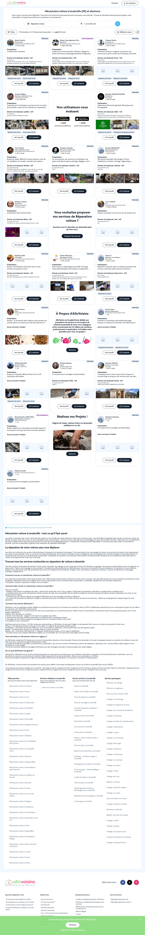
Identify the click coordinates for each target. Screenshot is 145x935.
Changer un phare (113, 826)
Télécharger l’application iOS (119, 899)
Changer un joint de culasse (116, 787)
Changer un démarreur (115, 754)
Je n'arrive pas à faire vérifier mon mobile (18, 899)
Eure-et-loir (40, 527)
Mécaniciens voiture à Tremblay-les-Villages (22, 837)
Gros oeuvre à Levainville (83, 727)
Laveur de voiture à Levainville (52, 687)
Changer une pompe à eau (116, 831)
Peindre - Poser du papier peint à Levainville (86, 739)
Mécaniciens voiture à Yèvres (19, 863)
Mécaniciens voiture (30, 527)
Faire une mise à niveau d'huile (117, 694)
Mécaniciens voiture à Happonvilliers (22, 762)
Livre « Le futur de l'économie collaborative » (54, 913)
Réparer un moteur (113, 782)
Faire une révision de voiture (117, 798)
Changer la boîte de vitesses (117, 804)
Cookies (78, 914)
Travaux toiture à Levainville (84, 716)
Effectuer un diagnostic (115, 688)
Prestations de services (15, 527)
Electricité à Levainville (82, 721)
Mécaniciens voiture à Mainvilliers (21, 708)
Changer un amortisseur (115, 738)
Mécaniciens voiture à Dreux (19, 691)
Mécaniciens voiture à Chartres (20, 686)
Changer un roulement (115, 760)
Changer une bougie (114, 743)
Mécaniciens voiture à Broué (19, 857)
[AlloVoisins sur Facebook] (122, 882)
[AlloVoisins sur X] (129, 882)
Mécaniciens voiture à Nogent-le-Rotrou (23, 724)
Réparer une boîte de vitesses (117, 815)
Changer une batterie (114, 716)
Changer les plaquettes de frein (118, 705)
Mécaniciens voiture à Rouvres (20, 783)
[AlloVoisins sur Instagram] (136, 882)
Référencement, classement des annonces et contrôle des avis (89, 908)
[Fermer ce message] (140, 920)
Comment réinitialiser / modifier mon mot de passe (20, 908)
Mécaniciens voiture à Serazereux (21, 807)
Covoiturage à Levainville (83, 801)
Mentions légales (81, 911)
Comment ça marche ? (48, 902)
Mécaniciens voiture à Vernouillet (21, 719)
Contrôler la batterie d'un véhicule (119, 837)
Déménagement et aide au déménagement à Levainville (84, 789)
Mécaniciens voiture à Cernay (20, 852)
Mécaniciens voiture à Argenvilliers (21, 831)
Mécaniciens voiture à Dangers (20, 801)
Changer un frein (112, 820)
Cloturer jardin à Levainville (83, 783)
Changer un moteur (113, 765)
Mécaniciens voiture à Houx (19, 730)
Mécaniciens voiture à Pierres (19, 788)
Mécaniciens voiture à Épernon (20, 756)
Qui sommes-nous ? (47, 899)
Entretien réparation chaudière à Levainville (85, 709)
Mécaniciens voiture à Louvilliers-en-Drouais (22, 776)
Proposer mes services (48, 910)
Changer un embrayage (115, 699)
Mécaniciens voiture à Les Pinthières (22, 812)
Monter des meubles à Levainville (86, 691)
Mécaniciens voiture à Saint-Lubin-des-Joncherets (23, 845)
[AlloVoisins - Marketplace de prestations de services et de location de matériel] (16, 4)
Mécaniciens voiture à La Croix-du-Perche (21, 795)
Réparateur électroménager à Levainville (88, 796)
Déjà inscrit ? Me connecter (73, 930)
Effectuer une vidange (114, 683)
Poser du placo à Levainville (84, 745)
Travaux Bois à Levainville (83, 732)
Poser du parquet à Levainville (84, 697)
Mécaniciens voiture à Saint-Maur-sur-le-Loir (23, 819)
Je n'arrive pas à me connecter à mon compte (20, 902)
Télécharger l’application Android (121, 902)
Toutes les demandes (47, 908)
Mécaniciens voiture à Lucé (19, 697)
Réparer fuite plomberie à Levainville (87, 751)
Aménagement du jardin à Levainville (87, 764)
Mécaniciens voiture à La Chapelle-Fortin (21, 750)
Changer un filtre (112, 771)
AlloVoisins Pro (45, 905)
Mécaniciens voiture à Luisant (19, 713)
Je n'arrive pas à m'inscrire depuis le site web (19, 905)
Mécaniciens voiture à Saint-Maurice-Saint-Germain (22, 768)
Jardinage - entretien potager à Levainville (85, 757)
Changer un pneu (113, 732)
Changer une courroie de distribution (120, 710)
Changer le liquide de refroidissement (120, 721)
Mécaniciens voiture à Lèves (19, 825)
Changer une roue (113, 776)
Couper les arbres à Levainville (85, 777)
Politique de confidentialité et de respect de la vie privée (90, 903)
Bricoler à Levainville (81, 686)
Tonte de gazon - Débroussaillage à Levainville (86, 770)
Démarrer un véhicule (114, 809)
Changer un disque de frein (116, 842)
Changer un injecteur (114, 749)
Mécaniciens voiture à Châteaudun (21, 702)
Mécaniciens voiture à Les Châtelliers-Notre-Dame (23, 742)
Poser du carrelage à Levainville (85, 702)
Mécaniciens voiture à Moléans (20, 735)
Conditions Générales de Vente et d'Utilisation (90, 899)
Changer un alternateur (115, 727)
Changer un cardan (113, 793)
